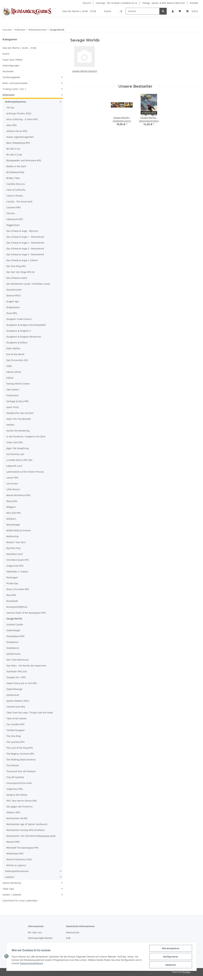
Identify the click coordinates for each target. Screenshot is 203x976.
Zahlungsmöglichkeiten (40, 937)
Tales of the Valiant (16, 718)
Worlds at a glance (16, 865)
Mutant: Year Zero (16, 542)
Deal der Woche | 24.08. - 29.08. (20, 47)
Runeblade (12, 600)
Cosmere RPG (13, 207)
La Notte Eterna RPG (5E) (19, 459)
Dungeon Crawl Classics (19, 319)
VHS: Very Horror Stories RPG (21, 800)
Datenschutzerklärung (31, 963)
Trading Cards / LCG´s (14, 88)
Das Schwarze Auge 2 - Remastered (25, 242)
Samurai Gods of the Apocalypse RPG (26, 612)
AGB (68, 937)
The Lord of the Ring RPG (19, 747)
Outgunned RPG (14, 565)
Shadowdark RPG (15, 636)
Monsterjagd (13, 524)
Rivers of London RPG (17, 589)
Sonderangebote (11, 77)
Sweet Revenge (14, 689)
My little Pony (13, 548)
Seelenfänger (13, 630)
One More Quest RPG (17, 559)
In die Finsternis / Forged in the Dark (25, 436)
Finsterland (12, 395)
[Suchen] (163, 11)
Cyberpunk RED (14, 219)
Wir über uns (35, 932)
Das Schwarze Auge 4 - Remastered (25, 254)
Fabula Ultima (13, 371)
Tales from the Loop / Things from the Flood (29, 712)
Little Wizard (13, 489)
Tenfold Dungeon (15, 730)
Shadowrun (12, 642)
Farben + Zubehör (12, 894)
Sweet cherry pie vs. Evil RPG (21, 683)
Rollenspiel (8, 94)
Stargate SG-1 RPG (16, 677)
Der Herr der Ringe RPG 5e (20, 272)
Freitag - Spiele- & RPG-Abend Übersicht (163, 2)
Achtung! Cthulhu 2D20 (18, 113)
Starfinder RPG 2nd (16, 671)
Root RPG (11, 595)
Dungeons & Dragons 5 (18, 330)
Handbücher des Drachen (20, 412)
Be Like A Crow (14, 154)
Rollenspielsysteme (15, 101)
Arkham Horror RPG (16, 131)
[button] (172, 11)
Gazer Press (12, 407)
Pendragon (12, 577)
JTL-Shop (186, 972)
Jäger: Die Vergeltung (17, 448)
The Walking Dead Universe (21, 759)
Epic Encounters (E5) (17, 360)
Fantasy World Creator (18, 383)
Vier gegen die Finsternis (19, 806)
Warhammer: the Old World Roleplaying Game (31, 835)
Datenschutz (72, 932)
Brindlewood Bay (15, 172)
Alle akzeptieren (170, 948)
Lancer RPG (12, 477)
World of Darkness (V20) (19, 859)
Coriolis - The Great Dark (19, 201)
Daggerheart (13, 225)
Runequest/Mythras (16, 606)
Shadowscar (12, 647)
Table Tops (8, 888)
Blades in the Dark (16, 166)
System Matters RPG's (17, 700)
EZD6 (9, 366)
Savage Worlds (14, 618)
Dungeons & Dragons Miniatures (23, 336)
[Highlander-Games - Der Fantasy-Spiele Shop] (27, 11)
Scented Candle (14, 624)
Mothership (12, 536)
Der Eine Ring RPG (16, 266)
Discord (87, 2)
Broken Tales (13, 178)
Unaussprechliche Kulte (19, 783)
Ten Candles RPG (15, 724)
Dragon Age (12, 301)
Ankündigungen (11, 65)
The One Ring (13, 736)
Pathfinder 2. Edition (17, 571)
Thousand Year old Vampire (21, 771)
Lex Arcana (12, 483)
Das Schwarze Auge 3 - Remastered (25, 248)
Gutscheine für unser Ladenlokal (20, 900)
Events (6, 53)
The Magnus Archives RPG (20, 753)
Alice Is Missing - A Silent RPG (22, 119)
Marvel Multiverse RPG (18, 495)
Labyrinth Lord (14, 465)
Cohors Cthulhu (14, 195)
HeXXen (10, 424)
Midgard (10, 506)
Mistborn (11, 518)
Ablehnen (170, 964)
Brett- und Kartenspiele (15, 83)
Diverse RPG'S (13, 295)
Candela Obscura (15, 183)
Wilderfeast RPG (14, 853)
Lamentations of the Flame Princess (25, 471)
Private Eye (12, 583)
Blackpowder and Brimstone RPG (23, 160)
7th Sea (10, 107)
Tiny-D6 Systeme (15, 777)
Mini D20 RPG (13, 512)
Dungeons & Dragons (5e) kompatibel (26, 324)
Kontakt (194, 2)
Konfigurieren (170, 956)
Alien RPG (11, 125)
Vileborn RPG (13, 812)
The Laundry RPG (15, 741)
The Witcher (12, 765)
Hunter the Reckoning (17, 430)
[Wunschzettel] (179, 11)
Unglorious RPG (14, 788)
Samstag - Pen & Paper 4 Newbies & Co (116, 2)
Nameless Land (14, 553)
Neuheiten (8, 71)
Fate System (12, 389)
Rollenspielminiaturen (17, 871)
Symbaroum (12, 694)
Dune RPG (11, 313)
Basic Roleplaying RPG (18, 142)
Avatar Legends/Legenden (20, 136)
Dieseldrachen (14, 289)
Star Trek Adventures (17, 659)
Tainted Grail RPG (15, 706)
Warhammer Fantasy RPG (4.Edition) (25, 830)
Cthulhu (10, 213)
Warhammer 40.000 (16, 818)
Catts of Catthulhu (16, 189)
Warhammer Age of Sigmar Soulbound (26, 824)
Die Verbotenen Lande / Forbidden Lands (28, 283)
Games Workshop (12, 882)
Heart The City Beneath (18, 418)
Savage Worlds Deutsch (84, 71)
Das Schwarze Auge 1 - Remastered (25, 236)
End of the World (15, 354)
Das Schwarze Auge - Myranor (22, 230)
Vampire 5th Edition (16, 794)
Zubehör (9, 877)
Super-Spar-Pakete (12, 59)
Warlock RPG (13, 841)
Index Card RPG (14, 442)
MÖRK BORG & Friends (18, 530)
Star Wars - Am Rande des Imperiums (26, 665)
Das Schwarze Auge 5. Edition (22, 260)
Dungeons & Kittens (16, 342)
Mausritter (12, 501)
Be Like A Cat (13, 148)
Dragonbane (13, 307)
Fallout (9, 377)
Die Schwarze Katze (16, 277)
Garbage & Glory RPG (17, 401)
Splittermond (13, 653)
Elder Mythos (13, 348)
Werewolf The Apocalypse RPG (22, 847)
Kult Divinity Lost (15, 454)
